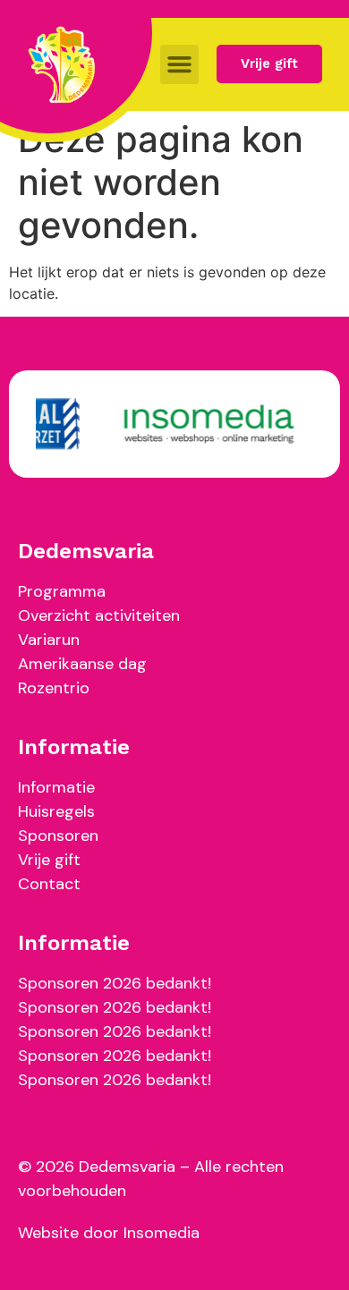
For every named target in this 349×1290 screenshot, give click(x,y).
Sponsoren (58, 835)
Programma (62, 591)
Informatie (56, 787)
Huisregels (56, 811)
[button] (180, 64)
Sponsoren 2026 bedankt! (114, 983)
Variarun (49, 639)
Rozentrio (53, 688)
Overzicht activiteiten (99, 615)
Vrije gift (49, 859)
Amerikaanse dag (82, 664)
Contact (49, 884)
